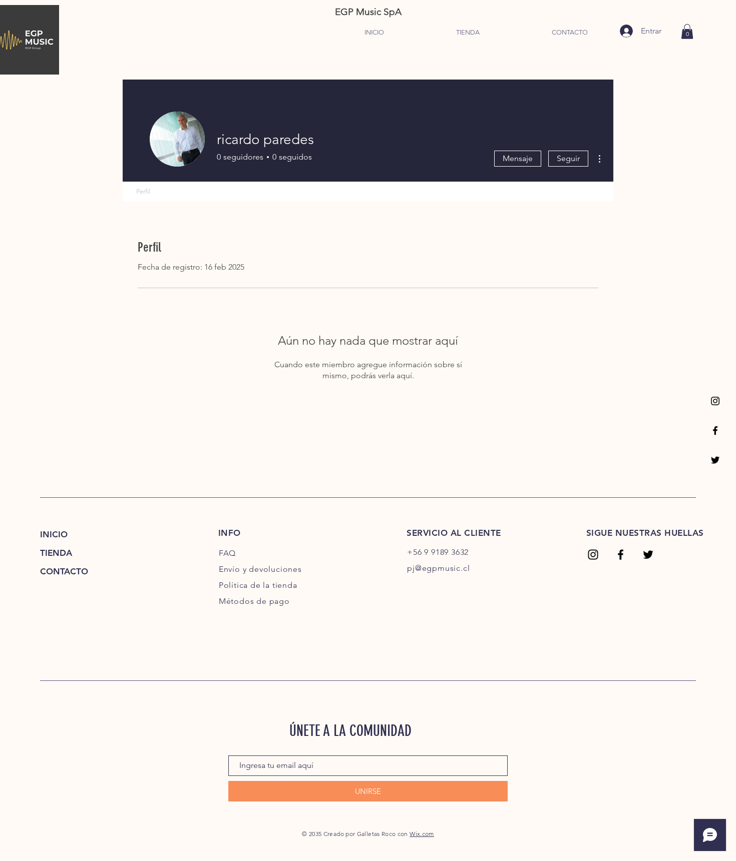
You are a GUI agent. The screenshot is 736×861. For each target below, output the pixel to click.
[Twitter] (715, 460)
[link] (687, 31)
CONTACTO (64, 571)
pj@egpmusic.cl (438, 568)
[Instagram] (715, 401)
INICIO (54, 534)
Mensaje (518, 158)
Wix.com (422, 833)
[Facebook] (715, 430)
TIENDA (56, 553)
